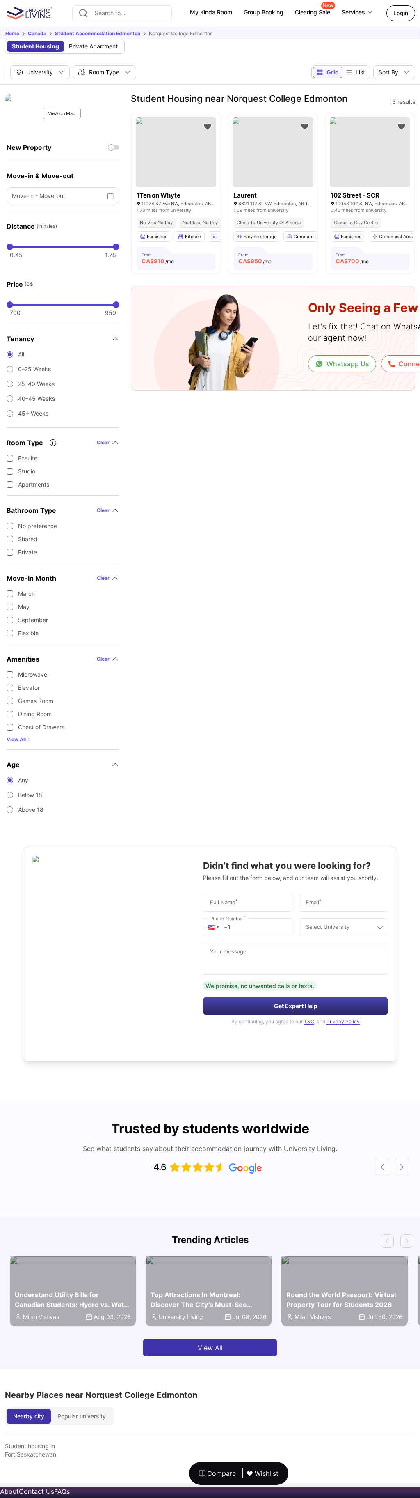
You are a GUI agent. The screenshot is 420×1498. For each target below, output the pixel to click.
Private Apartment (93, 46)
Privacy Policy (343, 1021)
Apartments (33, 484)
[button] (213, 927)
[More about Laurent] (273, 152)
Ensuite (27, 458)
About (9, 1491)
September (33, 619)
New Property (29, 147)
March (26, 593)
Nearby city (28, 1416)
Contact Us (36, 1491)
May (24, 606)
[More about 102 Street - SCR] (370, 152)
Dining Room (35, 713)
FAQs (62, 1491)
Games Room (35, 700)
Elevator (29, 687)
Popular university (81, 1416)
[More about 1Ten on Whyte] (176, 152)
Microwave (32, 674)
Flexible (28, 633)
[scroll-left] (382, 1167)
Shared (27, 538)
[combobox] (122, 13)
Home (12, 33)
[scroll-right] (402, 1167)
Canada (37, 33)
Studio (26, 471)
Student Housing (35, 46)
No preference (37, 525)
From (158, 258)
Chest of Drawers (41, 727)
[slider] (10, 247)
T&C (309, 1021)
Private (27, 552)
